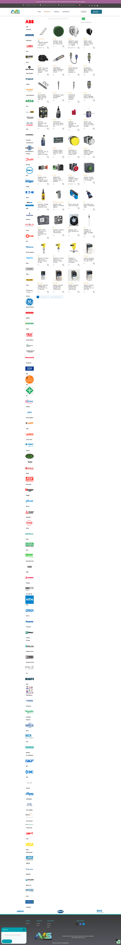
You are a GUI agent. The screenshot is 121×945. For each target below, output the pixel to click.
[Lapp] (29, 423)
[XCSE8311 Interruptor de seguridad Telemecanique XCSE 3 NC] (74, 112)
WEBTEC (28, 863)
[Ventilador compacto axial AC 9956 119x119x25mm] (58, 220)
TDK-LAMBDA (29, 810)
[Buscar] (83, 18)
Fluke (27, 285)
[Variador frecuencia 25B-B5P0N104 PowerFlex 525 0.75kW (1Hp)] (58, 275)
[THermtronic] (29, 825)
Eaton (27, 197)
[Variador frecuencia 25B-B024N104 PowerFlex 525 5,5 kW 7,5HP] (89, 275)
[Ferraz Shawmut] (29, 247)
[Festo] (29, 258)
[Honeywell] (29, 357)
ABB (27, 26)
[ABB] (29, 21)
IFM (27, 384)
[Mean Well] (29, 479)
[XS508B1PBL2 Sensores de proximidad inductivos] (74, 85)
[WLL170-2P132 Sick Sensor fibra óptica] (74, 194)
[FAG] (29, 236)
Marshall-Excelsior (30, 462)
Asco (27, 106)
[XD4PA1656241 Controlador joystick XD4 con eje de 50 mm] (58, 112)
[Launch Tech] (29, 434)
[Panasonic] (29, 621)
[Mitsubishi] (29, 512)
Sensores (28, 719)
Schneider (28, 717)
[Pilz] (29, 668)
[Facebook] (92, 5)
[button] (89, 6)
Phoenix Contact (30, 662)
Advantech (28, 40)
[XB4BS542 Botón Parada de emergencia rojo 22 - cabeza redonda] (43, 167)
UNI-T (27, 838)
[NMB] (29, 567)
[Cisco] (29, 124)
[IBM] (29, 368)
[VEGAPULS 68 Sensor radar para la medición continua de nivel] (43, 248)
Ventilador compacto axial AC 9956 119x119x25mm (58, 231)
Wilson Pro (28, 885)
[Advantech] (29, 35)
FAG (27, 241)
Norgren (28, 583)
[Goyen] (29, 324)
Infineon (28, 406)
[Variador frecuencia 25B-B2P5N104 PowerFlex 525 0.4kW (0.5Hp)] (74, 275)
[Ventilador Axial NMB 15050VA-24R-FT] (74, 220)
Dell (27, 175)
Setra (27, 730)
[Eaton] (29, 192)
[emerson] (29, 214)
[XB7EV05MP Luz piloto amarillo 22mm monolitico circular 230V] (74, 140)
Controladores (29, 142)
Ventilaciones (29, 852)
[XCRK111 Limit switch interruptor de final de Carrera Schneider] (89, 112)
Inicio (39, 11)
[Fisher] (29, 269)
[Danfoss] (29, 159)
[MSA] (29, 545)
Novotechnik (29, 593)
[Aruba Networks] (29, 90)
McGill (27, 473)
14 (58, 297)
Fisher (27, 274)
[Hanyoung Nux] (29, 335)
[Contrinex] (29, 135)
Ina (27, 395)
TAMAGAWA (29, 799)
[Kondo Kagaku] (29, 412)
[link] (30, 923)
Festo (27, 263)
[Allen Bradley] (29, 68)
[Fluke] (29, 280)
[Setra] (29, 725)
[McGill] (29, 468)
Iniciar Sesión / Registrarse (84, 12)
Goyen (27, 329)
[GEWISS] (29, 313)
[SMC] (29, 772)
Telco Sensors (29, 821)
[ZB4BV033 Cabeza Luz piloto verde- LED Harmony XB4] (58, 31)
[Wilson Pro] (29, 880)
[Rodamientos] (29, 690)
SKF (27, 766)
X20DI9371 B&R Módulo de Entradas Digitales (58, 206)
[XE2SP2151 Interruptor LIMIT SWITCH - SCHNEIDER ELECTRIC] (43, 112)
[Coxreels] (29, 148)
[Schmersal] (29, 701)
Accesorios (28, 29)
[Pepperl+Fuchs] (29, 646)
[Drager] (29, 181)
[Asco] (29, 101)
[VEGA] (29, 844)
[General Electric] (29, 302)
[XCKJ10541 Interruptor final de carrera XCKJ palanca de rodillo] (43, 140)
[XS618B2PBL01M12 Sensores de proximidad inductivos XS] (74, 58)
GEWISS (28, 318)
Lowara (28, 450)
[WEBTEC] (29, 858)
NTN (27, 604)
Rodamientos (29, 695)
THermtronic (29, 827)
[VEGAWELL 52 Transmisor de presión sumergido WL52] (89, 220)
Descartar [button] (83, 1)
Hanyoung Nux (29, 340)
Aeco (27, 51)
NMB (27, 572)
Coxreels (28, 153)
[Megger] (29, 490)
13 (55, 297)
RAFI (27, 684)
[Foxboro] (29, 291)
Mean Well (28, 484)
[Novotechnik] (29, 589)
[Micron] (29, 501)
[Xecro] (29, 891)
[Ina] (29, 390)
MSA (27, 550)
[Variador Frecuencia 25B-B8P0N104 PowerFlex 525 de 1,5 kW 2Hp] (43, 275)
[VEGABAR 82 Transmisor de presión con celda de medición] (74, 248)
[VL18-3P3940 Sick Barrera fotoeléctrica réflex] (89, 194)
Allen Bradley (29, 73)
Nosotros (56, 11)
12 (52, 297)
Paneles (28, 640)
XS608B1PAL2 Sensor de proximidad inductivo (58, 96)
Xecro (27, 896)
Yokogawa (28, 907)
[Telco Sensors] (29, 816)
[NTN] (29, 599)
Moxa (27, 539)
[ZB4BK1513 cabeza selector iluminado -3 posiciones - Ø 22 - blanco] (74, 31)
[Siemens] (29, 747)
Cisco (27, 129)
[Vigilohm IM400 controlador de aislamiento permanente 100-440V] (43, 220)
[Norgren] (29, 578)
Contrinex (28, 140)
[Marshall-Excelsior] (29, 456)
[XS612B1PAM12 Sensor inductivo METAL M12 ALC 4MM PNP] (43, 85)
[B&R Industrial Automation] (29, 112)
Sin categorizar (29, 755)
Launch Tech (29, 439)
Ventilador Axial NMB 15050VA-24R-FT (73, 231)
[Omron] (29, 610)
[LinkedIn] (97, 5)
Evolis (27, 230)
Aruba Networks (30, 95)
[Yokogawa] (29, 902)
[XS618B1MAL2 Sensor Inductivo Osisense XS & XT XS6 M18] (89, 58)
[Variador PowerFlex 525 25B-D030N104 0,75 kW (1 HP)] (89, 248)
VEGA (27, 849)
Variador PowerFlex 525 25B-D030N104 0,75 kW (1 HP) (89, 260)
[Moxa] (29, 534)
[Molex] (29, 523)
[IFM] (29, 379)
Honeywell (28, 362)
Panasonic (28, 626)
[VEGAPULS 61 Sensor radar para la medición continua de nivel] (58, 248)
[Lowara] (29, 445)
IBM (27, 373)
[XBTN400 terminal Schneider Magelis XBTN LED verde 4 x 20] (58, 140)
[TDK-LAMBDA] (29, 805)
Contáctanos (65, 11)
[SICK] (29, 736)
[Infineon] (29, 401)
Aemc (27, 62)
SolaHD (28, 788)
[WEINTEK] (29, 869)
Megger (28, 495)
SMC (27, 777)
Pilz (27, 673)
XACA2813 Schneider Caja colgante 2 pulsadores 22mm (43, 206)
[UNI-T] (29, 833)
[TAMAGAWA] (29, 794)
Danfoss (28, 164)
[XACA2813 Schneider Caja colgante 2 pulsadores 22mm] (43, 194)
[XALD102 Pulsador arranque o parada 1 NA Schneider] (89, 167)
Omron (27, 615)
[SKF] (29, 761)
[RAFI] (29, 679)
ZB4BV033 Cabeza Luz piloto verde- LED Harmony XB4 (58, 42)
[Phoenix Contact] (29, 657)
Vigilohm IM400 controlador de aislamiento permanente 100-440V (42, 232)
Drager (27, 186)
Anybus (28, 84)
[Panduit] (29, 632)
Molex (27, 528)
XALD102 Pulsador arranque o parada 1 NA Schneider (89, 179)
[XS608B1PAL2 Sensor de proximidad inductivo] (58, 85)
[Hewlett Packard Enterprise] (29, 346)
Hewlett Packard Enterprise (30, 351)
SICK (27, 741)
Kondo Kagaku (29, 417)
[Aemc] (29, 57)
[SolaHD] (29, 783)
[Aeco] (29, 46)
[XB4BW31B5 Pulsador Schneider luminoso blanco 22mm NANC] (89, 140)
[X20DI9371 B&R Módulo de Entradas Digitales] (58, 194)
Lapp (27, 428)
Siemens (28, 752)
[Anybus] (29, 79)
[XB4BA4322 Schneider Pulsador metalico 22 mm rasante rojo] (74, 167)
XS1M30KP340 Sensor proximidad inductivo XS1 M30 (88, 96)
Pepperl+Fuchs (29, 651)
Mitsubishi (28, 517)
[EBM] (29, 203)
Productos (47, 11)
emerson (28, 219)
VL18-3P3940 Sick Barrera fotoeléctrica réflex (89, 206)
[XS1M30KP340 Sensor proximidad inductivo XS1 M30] (89, 85)
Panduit (28, 637)
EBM (27, 208)
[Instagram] (95, 5)
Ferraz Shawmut (30, 252)
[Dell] (29, 170)
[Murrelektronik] (29, 556)
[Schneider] (29, 712)
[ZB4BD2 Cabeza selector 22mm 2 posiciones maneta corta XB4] (89, 31)
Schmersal (28, 706)
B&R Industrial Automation (30, 118)
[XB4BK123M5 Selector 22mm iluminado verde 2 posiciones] (58, 167)
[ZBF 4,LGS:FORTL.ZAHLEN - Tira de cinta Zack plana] (43, 31)
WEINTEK (28, 874)
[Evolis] (29, 225)
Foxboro (28, 296)
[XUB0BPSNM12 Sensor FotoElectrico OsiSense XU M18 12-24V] (58, 58)
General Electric (30, 307)
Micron (27, 506)
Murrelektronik (29, 561)
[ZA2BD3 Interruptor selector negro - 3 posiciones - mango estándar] (43, 58)
